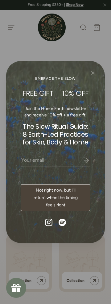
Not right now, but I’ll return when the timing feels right (56, 198)
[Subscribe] (82, 160)
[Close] (93, 73)
